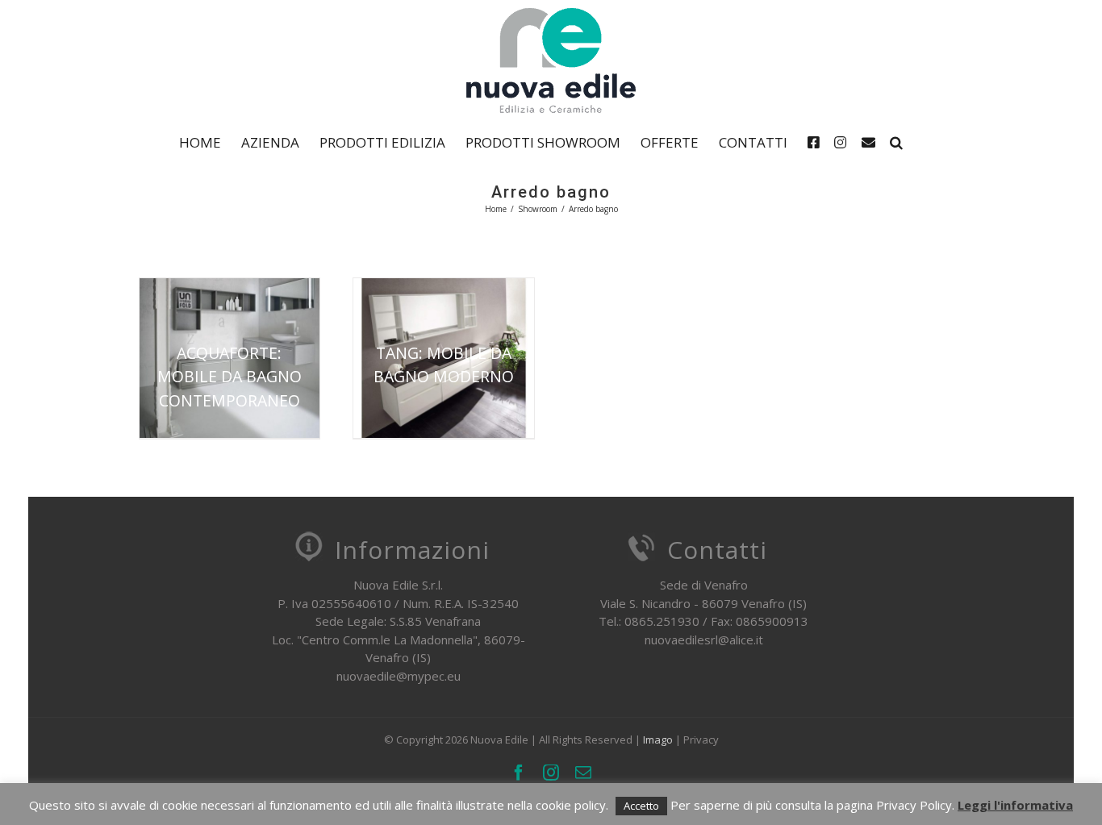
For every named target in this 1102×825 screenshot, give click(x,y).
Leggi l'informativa (1015, 805)
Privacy (701, 739)
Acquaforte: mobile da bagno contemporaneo (229, 376)
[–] (817, 142)
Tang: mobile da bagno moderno (444, 364)
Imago (658, 739)
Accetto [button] (641, 805)
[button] (896, 142)
